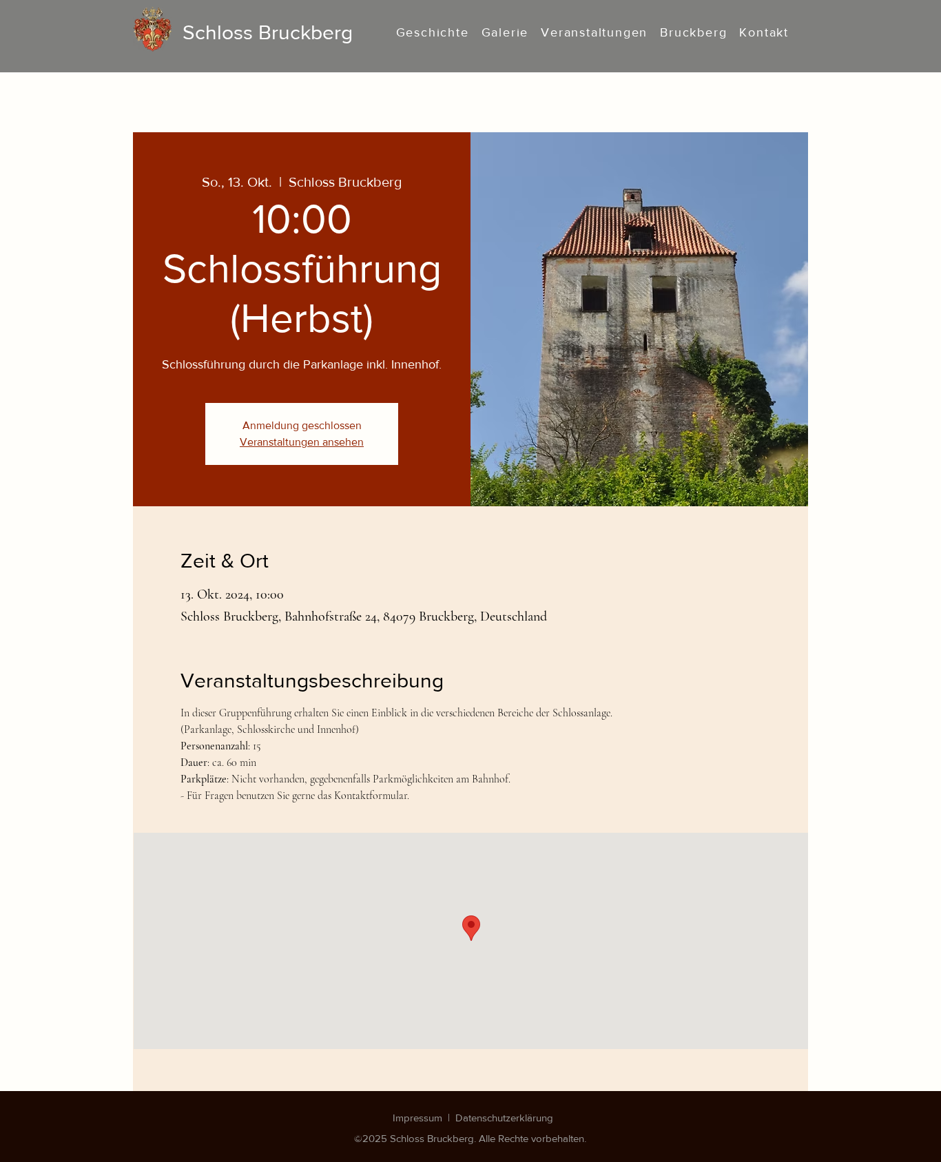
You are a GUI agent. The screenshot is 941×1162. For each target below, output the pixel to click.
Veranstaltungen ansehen (302, 442)
